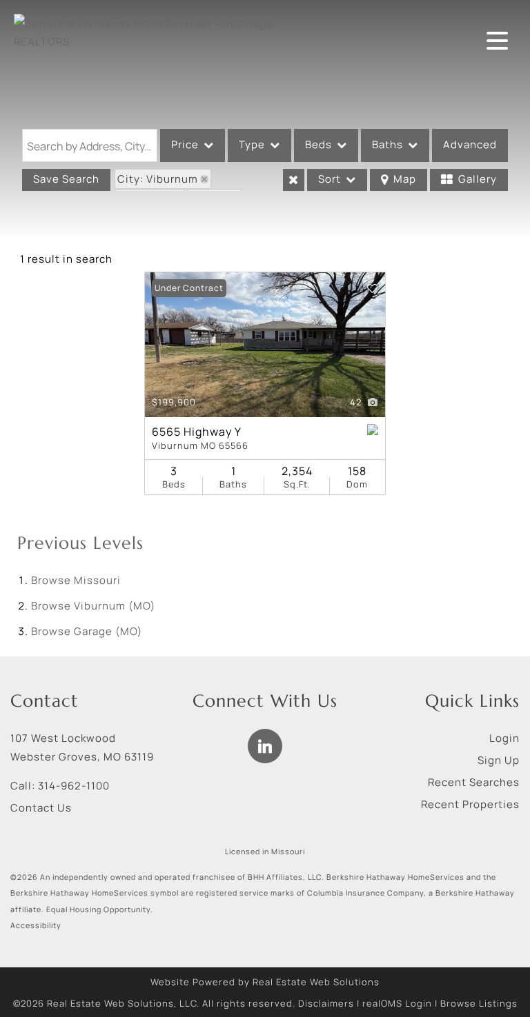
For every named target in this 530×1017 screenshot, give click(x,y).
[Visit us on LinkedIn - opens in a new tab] (265, 746)
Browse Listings (479, 1003)
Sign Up (499, 760)
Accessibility (35, 925)
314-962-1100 (74, 785)
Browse (76, 580)
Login (504, 738)
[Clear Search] (293, 180)
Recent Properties (470, 804)
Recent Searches (474, 782)
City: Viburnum (157, 179)
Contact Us (41, 807)
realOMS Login (397, 1003)
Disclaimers (326, 1003)
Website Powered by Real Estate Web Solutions (265, 982)
